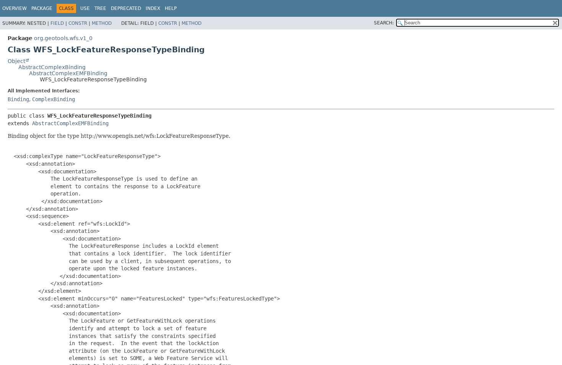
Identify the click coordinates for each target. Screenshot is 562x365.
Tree (100, 8)
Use (85, 8)
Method (102, 23)
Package (41, 8)
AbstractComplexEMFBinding (68, 73)
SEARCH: (384, 23)
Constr (77, 23)
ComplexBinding (53, 99)
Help (171, 8)
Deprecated (126, 8)
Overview (14, 8)
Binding (18, 99)
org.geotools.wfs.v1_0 (63, 38)
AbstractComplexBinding (52, 67)
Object (16, 61)
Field (57, 23)
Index (153, 8)
